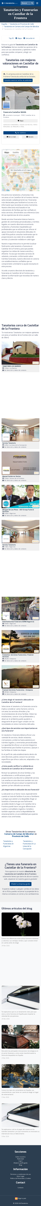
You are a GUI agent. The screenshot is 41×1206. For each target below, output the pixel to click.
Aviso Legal (20, 1176)
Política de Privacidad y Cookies (20, 1178)
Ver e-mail (12, 137)
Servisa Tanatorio (9, 443)
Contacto (20, 1188)
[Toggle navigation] (37, 3)
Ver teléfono (21, 133)
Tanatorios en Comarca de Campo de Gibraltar (21, 26)
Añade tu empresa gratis (20, 884)
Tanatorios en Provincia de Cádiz (21, 24)
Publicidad (20, 1159)
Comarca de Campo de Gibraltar (19, 834)
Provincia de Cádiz (20, 836)
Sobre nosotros (20, 1157)
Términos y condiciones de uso (20, 1174)
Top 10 (11, 38)
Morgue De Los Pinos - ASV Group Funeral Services (18, 511)
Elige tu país (22, 1198)
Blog (20, 1165)
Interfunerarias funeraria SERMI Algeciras (18, 622)
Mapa (21, 121)
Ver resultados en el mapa (20, 170)
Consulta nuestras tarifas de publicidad (18, 80)
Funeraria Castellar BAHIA (14, 112)
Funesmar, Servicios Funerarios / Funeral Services (17, 656)
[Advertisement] (20, 301)
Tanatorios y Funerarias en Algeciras (8, 843)
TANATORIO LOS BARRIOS (11, 366)
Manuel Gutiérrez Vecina (11, 476)
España (4, 24)
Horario (30, 137)
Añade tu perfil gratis (21, 1163)
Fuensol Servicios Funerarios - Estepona (17, 690)
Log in (20, 1161)
